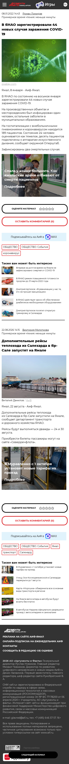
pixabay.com (9, 84)
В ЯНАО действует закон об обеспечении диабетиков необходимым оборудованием (38, 301)
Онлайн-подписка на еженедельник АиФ (33, 641)
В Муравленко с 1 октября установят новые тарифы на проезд (30, 468)
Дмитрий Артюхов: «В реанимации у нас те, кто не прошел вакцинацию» (38, 290)
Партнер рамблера (32, 748)
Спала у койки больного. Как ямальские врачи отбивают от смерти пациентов (31, 175)
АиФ (29, 400)
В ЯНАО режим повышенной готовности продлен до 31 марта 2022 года (37, 279)
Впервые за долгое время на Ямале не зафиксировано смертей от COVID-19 (36, 269)
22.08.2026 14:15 (11, 329)
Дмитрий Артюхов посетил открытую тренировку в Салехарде (35, 311)
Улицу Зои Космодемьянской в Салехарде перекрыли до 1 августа (38, 579)
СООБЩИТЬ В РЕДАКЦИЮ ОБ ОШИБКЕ (28, 650)
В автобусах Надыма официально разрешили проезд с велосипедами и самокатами (40, 611)
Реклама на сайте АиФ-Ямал (23, 636)
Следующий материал (33, 755)
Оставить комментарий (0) (34, 221)
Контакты (10, 646)
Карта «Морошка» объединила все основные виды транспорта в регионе (39, 589)
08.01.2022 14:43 (11, 13)
